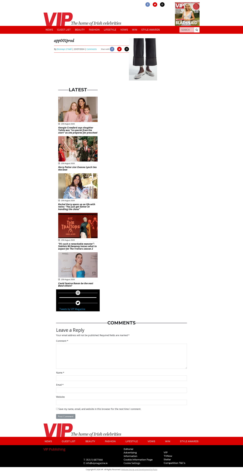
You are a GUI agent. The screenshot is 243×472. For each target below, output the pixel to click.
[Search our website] (197, 29)
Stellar (167, 459)
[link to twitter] (155, 4)
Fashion (94, 29)
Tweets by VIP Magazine (72, 309)
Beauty (80, 29)
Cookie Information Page (138, 459)
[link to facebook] (147, 4)
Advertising (130, 452)
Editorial (128, 449)
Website (60, 396)
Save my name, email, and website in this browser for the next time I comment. (99, 409)
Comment (62, 340)
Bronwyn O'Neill (64, 49)
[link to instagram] (162, 4)
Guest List (64, 29)
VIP (166, 452)
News (49, 29)
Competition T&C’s (174, 463)
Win (134, 29)
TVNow (168, 456)
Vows (124, 29)
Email (60, 384)
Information (130, 456)
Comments (91, 49)
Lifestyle (110, 29)
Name (60, 372)
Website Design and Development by (139, 469)
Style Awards (150, 29)
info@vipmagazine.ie (97, 463)
